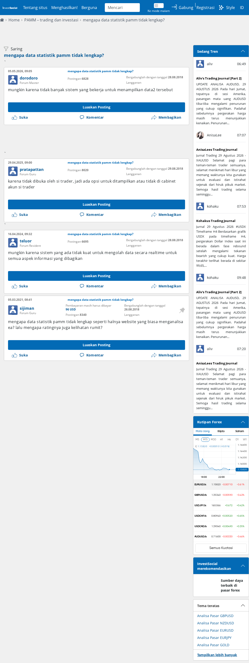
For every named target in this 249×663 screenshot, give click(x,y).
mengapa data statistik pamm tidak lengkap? (124, 20)
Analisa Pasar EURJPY (214, 637)
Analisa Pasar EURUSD (215, 630)
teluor (26, 241)
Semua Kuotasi (221, 548)
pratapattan (32, 169)
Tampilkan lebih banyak (217, 655)
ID (242, 7)
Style (230, 7)
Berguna (89, 7)
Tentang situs (35, 7)
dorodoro (29, 78)
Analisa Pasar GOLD (213, 645)
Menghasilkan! (64, 7)
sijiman (27, 308)
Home (14, 20)
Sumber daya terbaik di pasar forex (232, 585)
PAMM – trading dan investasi (51, 20)
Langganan (133, 82)
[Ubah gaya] (221, 7)
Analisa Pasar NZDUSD (215, 623)
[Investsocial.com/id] (9, 7)
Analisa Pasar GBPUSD (215, 615)
